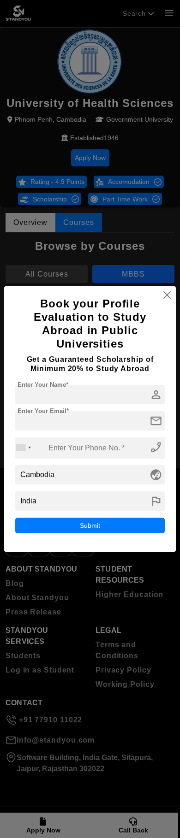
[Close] (167, 295)
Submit (90, 525)
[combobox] (23, 447)
